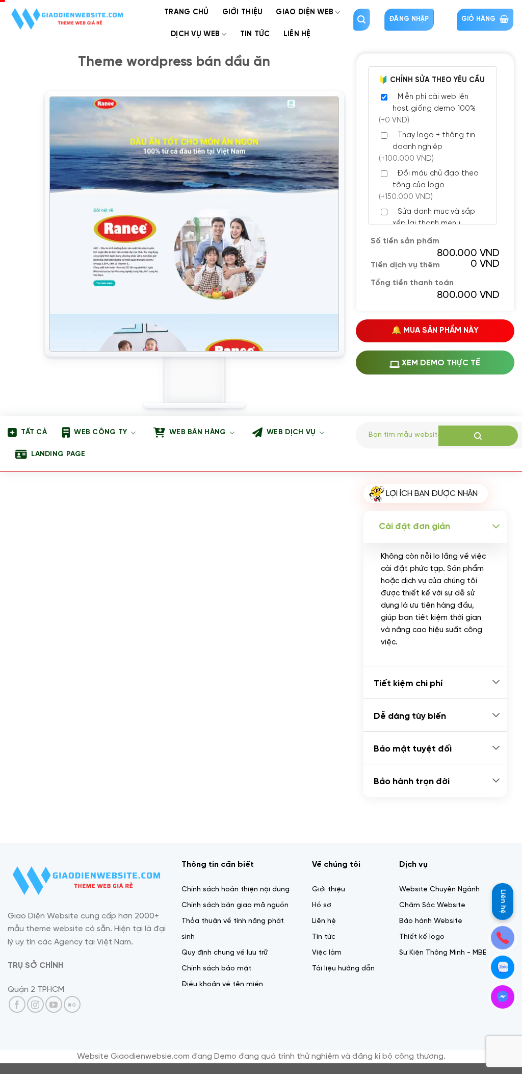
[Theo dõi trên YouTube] (53, 1004)
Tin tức (255, 34)
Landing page (58, 454)
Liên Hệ (297, 34)
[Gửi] (478, 436)
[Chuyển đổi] (496, 527)
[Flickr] (72, 1004)
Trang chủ (186, 12)
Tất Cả (34, 432)
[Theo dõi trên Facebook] (17, 1004)
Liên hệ (503, 900)
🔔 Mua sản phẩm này (435, 331)
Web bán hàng (197, 432)
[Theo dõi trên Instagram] (35, 1004)
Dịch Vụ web (195, 34)
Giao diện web (304, 12)
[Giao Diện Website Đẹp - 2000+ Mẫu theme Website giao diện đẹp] (78, 19)
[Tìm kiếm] (361, 20)
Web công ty (100, 432)
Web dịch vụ (291, 432)
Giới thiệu (242, 12)
